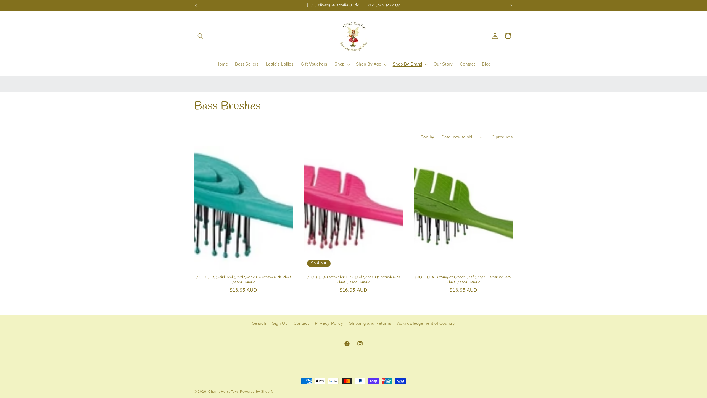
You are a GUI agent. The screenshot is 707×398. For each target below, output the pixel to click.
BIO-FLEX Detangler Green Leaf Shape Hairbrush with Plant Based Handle (463, 280)
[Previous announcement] (196, 5)
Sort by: (428, 137)
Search (259, 323)
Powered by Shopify (257, 391)
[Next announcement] (511, 5)
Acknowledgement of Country (426, 323)
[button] (200, 36)
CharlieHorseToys (223, 391)
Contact (301, 323)
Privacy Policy (329, 323)
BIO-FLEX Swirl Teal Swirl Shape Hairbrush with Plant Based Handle (244, 280)
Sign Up (279, 323)
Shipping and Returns (370, 323)
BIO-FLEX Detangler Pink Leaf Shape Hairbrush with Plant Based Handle (353, 280)
